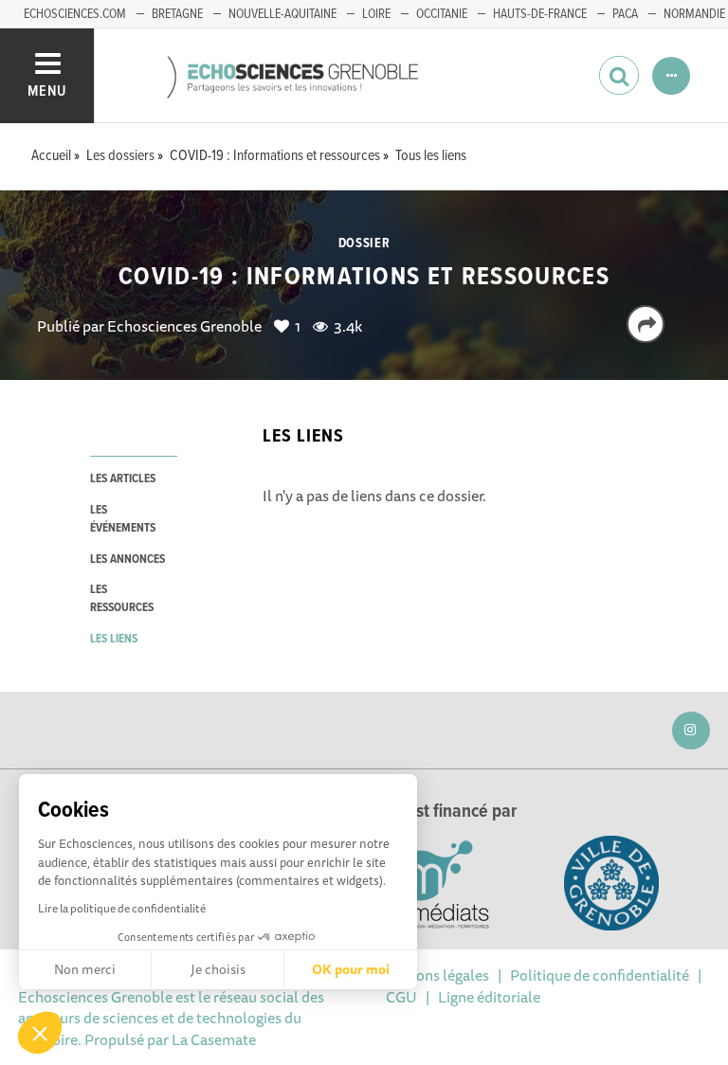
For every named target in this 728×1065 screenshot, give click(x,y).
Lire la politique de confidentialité (122, 908)
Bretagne (177, 14)
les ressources (122, 599)
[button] (40, 1033)
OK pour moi (351, 969)
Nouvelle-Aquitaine (282, 14)
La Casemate (214, 1039)
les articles (122, 479)
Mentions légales (433, 975)
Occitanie (441, 14)
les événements (122, 519)
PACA (625, 14)
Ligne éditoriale (489, 996)
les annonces (127, 559)
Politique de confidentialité (599, 975)
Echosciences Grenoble (184, 326)
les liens (113, 639)
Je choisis (218, 969)
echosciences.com (75, 14)
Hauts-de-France (540, 14)
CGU (401, 996)
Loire (376, 14)
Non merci (85, 969)
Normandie (694, 14)
